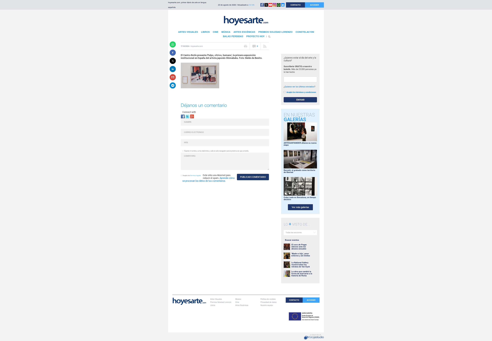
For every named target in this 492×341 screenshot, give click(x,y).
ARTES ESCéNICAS (244, 32)
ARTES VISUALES (188, 32)
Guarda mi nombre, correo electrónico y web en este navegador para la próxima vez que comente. (216, 151)
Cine (237, 302)
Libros (212, 305)
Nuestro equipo (266, 305)
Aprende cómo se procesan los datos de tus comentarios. (208, 179)
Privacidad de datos (268, 302)
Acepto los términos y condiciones (301, 92)
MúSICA (225, 32)
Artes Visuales (216, 299)
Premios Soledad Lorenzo (220, 302)
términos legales (195, 175)
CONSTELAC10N (305, 32)
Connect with (189, 112)
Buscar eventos (292, 240)
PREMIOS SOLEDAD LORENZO (275, 32)
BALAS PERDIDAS (233, 36)
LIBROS (205, 32)
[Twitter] (187, 116)
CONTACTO (295, 5)
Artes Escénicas (241, 305)
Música (238, 299)
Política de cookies (268, 299)
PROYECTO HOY (255, 36)
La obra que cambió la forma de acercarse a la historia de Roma (301, 273)
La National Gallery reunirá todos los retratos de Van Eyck (300, 264)
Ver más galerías (300, 207)
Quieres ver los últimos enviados (299, 86)
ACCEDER (314, 5)
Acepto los (192, 175)
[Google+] (192, 116)
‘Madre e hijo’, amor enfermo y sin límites (300, 254)
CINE (215, 32)
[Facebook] (183, 116)
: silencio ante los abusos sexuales (299, 247)
